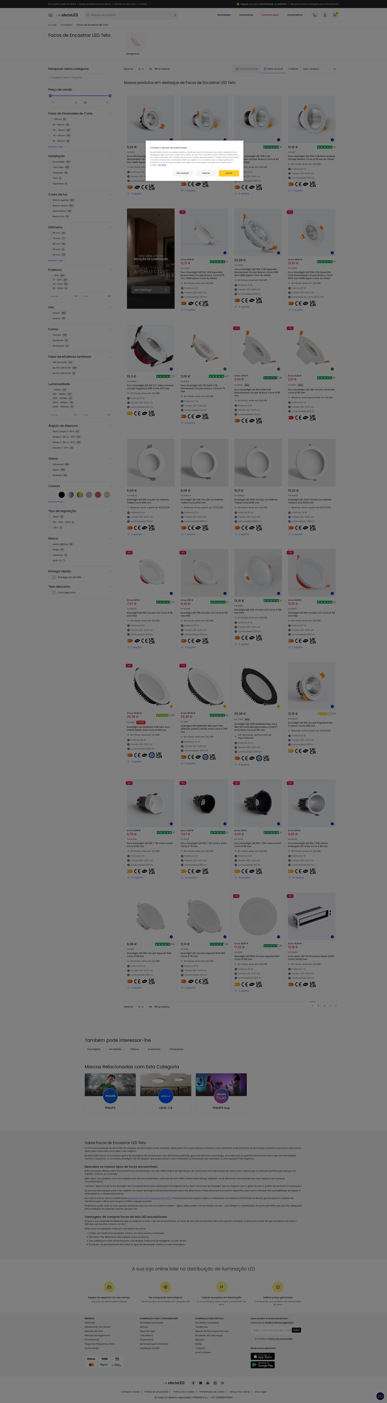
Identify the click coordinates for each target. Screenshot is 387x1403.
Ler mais (162, 165)
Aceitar (229, 173)
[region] (194, 160)
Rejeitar (206, 173)
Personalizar (183, 173)
